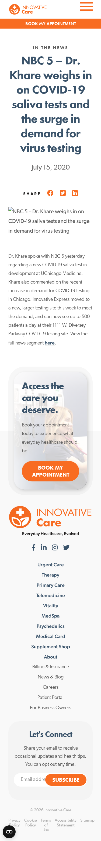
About (50, 656)
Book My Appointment (50, 471)
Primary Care (51, 585)
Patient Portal (50, 697)
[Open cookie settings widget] (9, 831)
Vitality (50, 605)
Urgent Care (50, 564)
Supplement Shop (50, 646)
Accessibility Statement (65, 823)
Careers (50, 687)
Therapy (50, 575)
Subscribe (65, 779)
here (50, 343)
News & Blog (51, 677)
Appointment (61, 23)
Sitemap (87, 821)
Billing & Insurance (50, 667)
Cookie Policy (30, 823)
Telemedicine (50, 595)
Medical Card (50, 636)
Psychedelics (51, 626)
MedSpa (50, 615)
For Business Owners (50, 708)
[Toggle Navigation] (86, 6)
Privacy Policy (14, 823)
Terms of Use (46, 825)
